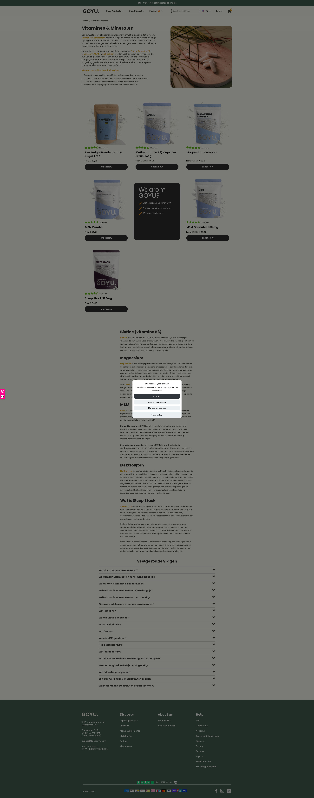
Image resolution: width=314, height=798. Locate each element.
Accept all (157, 396)
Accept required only (157, 402)
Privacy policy (156, 415)
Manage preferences (157, 408)
